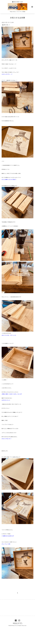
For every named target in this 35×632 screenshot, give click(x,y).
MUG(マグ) (17, 623)
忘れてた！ (6, 25)
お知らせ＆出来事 (17, 17)
